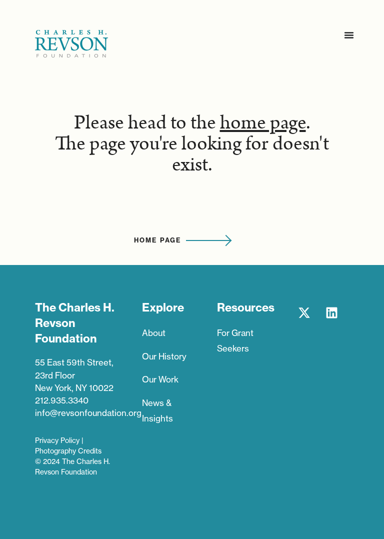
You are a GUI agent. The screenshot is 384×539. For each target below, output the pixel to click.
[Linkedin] (332, 312)
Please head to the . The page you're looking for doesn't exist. (192, 144)
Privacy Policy (57, 440)
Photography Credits (68, 451)
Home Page (157, 240)
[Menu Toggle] (349, 35)
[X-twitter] (304, 312)
